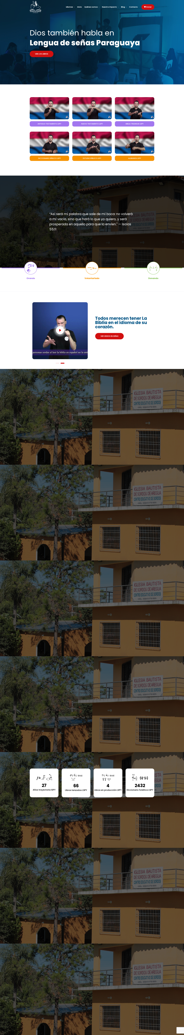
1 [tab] (58, 363)
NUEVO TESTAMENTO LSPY (92, 124)
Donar (149, 7)
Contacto (133, 7)
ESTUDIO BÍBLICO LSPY (92, 158)
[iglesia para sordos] (44, 7)
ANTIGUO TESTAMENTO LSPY (49, 124)
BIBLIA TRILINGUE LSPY (135, 124)
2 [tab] (62, 363)
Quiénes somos (91, 7)
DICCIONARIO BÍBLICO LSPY (49, 158)
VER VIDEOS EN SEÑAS (109, 336)
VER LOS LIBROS (41, 54)
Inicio (79, 7)
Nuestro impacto (109, 7)
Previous (26, 330)
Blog (123, 7)
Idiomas (69, 7)
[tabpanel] (60, 330)
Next (94, 330)
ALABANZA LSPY (134, 158)
